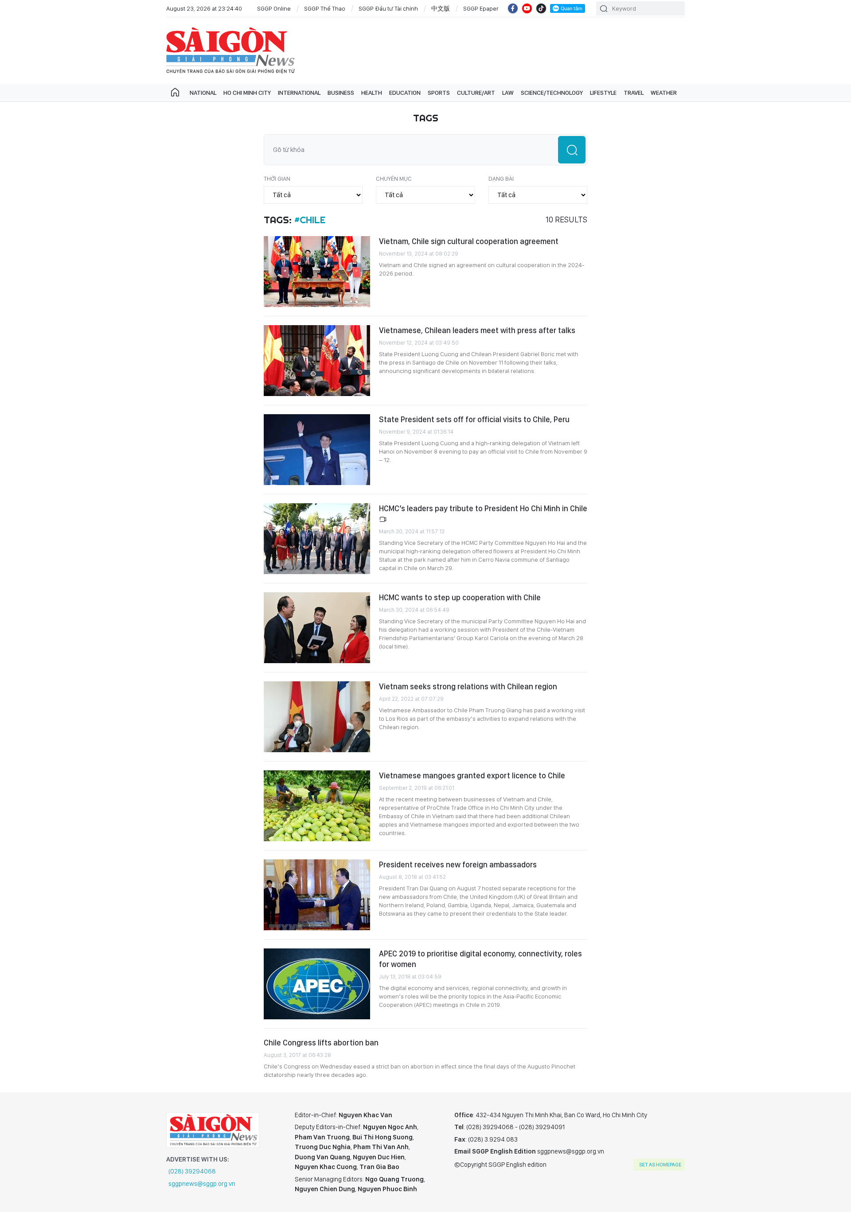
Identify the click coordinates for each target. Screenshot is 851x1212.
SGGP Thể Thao (324, 8)
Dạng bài (501, 178)
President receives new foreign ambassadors (458, 864)
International (299, 92)
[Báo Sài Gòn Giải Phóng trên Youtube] (527, 8)
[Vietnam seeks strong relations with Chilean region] (317, 716)
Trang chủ (175, 92)
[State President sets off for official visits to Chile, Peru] (317, 449)
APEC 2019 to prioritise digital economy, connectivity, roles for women (480, 959)
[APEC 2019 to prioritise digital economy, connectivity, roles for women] (317, 983)
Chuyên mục (394, 178)
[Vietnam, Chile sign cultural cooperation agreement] (317, 271)
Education (405, 92)
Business (341, 92)
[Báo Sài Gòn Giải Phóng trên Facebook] (512, 8)
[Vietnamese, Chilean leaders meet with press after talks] (317, 360)
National (203, 92)
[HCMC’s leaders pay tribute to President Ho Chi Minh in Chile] (317, 538)
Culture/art (476, 92)
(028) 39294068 (192, 1171)
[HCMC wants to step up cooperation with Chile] (317, 627)
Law (508, 92)
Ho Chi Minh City (247, 92)
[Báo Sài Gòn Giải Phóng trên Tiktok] (541, 8)
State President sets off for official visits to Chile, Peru (474, 419)
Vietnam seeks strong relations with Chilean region (468, 686)
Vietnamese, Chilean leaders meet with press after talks (477, 330)
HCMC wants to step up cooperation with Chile (460, 597)
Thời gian (277, 178)
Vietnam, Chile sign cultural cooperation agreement (468, 241)
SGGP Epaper (481, 8)
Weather (664, 92)
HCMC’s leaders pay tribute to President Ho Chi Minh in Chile (483, 508)
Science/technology (552, 92)
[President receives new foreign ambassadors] (317, 894)
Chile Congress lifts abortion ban (321, 1042)
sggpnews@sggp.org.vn (201, 1184)
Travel (634, 92)
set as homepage (660, 1165)
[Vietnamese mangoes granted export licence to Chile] (317, 805)
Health (371, 92)
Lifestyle (603, 92)
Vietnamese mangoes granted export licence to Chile (472, 775)
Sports (439, 92)
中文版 (440, 8)
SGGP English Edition (230, 50)
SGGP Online (274, 8)
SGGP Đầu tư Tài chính (388, 8)
